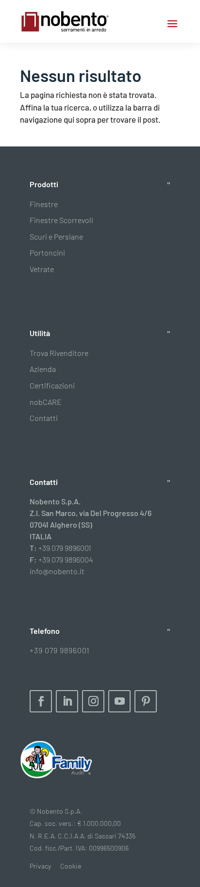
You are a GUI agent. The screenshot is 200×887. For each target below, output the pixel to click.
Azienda (43, 368)
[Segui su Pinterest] (145, 701)
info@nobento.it (57, 571)
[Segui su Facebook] (41, 701)
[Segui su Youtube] (119, 701)
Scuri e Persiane (56, 236)
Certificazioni (52, 385)
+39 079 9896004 (65, 559)
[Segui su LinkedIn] (67, 701)
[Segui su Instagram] (93, 701)
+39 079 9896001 (64, 547)
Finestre (44, 204)
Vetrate (42, 269)
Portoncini (47, 252)
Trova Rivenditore (59, 352)
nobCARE (46, 401)
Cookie (70, 866)
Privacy (40, 866)
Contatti (44, 417)
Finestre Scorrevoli (61, 220)
